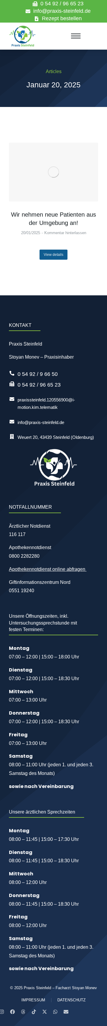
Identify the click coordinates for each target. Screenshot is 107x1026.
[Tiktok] (34, 1011)
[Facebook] (12, 1011)
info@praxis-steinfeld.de (62, 11)
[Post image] (53, 172)
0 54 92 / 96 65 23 (62, 4)
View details (53, 255)
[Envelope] (66, 1011)
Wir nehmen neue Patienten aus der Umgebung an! (53, 218)
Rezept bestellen (62, 18)
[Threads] (23, 1011)
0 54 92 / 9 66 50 (38, 374)
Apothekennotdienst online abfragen (47, 569)
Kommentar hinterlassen (65, 233)
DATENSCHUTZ (71, 1000)
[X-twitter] (44, 1011)
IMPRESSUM (33, 1000)
